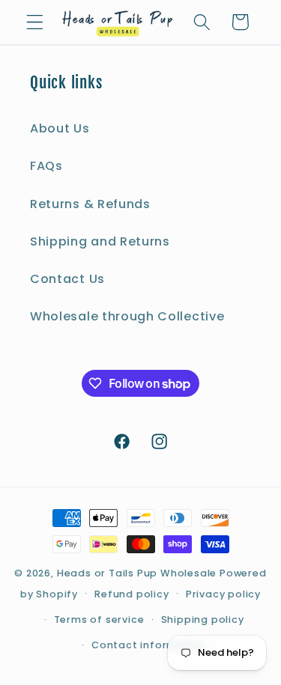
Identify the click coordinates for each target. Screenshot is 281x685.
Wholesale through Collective (127, 316)
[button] (35, 22)
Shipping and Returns (100, 241)
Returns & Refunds (90, 204)
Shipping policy (202, 619)
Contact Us (67, 278)
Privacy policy (223, 594)
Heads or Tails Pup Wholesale (137, 573)
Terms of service (99, 619)
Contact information (148, 645)
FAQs (46, 165)
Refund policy (131, 594)
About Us (60, 128)
